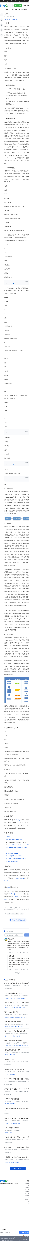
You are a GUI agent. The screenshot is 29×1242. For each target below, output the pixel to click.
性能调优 (12, 1017)
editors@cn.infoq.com (16, 894)
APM (25, 1017)
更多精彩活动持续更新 (5, 1232)
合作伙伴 (26, 1192)
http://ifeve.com (19, 878)
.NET (7, 1074)
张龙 (8, 887)
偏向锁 (8, 836)
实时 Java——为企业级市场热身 (14, 1031)
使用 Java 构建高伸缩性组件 (13, 993)
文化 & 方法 (22, 1007)
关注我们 (26, 1200)
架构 (17, 19)
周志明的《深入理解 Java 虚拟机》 (16, 858)
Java (7, 19)
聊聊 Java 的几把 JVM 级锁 (13, 1040)
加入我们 (26, 1196)
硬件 (7, 1045)
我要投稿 (26, 1188)
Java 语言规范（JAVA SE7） (14, 856)
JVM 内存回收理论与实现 (12, 1021)
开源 (11, 998)
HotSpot (18, 820)
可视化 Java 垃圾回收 (11, 1012)
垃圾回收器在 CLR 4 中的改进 (14, 1069)
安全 (10, 1045)
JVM (16, 1026)
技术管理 (24, 1045)
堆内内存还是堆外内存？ (12, 1050)
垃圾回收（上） (9, 1059)
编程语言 (12, 1026)
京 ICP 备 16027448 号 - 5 (19, 1238)
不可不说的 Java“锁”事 (11, 1128)
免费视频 (14, 7)
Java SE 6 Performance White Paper (16, 847)
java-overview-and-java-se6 (14, 839)
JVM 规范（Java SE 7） (13, 853)
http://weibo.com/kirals (10, 881)
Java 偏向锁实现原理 (12, 861)
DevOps (18, 998)
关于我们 (26, 1184)
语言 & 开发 (12, 19)
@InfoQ (17, 896)
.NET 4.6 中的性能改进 (11, 1099)
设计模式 (17, 1162)
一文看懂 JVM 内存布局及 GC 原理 (15, 1157)
